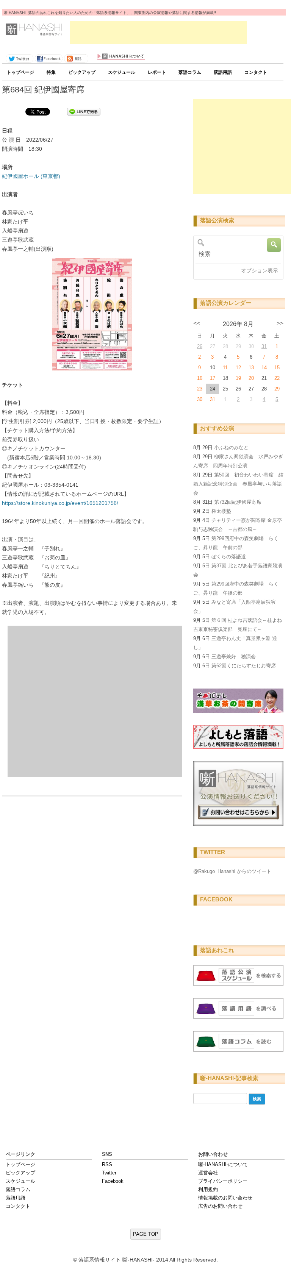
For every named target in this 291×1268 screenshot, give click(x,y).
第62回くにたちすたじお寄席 (243, 665)
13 (251, 367)
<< (196, 323)
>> (280, 323)
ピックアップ (81, 72)
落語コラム (189, 72)
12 (238, 367)
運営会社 (208, 1173)
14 (264, 367)
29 (277, 389)
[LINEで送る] (83, 111)
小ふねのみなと (231, 447)
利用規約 (208, 1189)
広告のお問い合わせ (220, 1206)
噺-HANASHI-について (223, 1164)
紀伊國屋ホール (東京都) (31, 176)
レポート (157, 72)
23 (199, 389)
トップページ (20, 72)
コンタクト (255, 72)
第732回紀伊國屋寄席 (237, 502)
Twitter (109, 1173)
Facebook (113, 1181)
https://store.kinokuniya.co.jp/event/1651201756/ (60, 503)
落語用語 (223, 72)
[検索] (237, 254)
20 (251, 378)
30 (199, 399)
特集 (51, 72)
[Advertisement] (158, 32)
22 (277, 378)
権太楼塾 (221, 511)
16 (199, 378)
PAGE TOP (145, 1234)
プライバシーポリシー (222, 1181)
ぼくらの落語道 (228, 556)
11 (225, 367)
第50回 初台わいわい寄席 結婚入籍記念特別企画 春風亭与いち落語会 (238, 484)
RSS (107, 1164)
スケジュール (121, 72)
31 (264, 346)
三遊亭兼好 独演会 (233, 656)
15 (277, 367)
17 (212, 378)
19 (238, 378)
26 (199, 346)
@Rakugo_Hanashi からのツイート (232, 871)
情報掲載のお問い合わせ (225, 1198)
